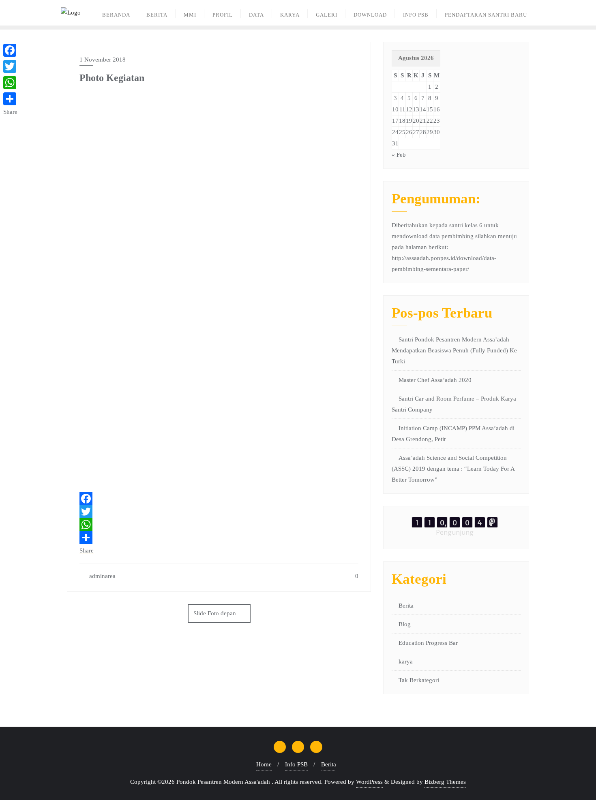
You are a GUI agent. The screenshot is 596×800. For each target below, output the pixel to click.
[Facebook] (218, 498)
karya (406, 661)
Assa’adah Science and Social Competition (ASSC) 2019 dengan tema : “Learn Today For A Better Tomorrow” (453, 468)
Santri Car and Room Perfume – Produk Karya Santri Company (454, 404)
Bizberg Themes (445, 782)
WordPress (369, 782)
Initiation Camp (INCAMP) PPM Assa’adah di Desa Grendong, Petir (453, 433)
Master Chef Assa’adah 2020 (435, 380)
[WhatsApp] (218, 524)
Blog (405, 624)
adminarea (102, 576)
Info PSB (296, 764)
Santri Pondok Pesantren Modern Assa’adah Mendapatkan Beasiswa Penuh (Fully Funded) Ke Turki (454, 350)
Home (264, 764)
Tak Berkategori (419, 680)
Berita (406, 605)
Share (86, 550)
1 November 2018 (102, 59)
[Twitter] (218, 511)
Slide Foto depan (214, 613)
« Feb (399, 154)
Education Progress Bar (428, 643)
